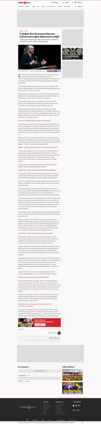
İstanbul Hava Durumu (60, 413)
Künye (44, 409)
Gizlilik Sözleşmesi (47, 406)
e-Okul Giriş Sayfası (60, 404)
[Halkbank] (51, 6)
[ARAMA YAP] (75, 6)
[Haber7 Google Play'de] (77, 410)
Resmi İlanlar (67, 6)
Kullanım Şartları (47, 404)
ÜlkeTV (50, 420)
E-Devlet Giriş (59, 409)
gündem (24, 90)
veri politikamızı (64, 422)
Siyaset (33, 6)
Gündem (28, 6)
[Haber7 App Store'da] (77, 405)
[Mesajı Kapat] (82, 422)
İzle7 (60, 420)
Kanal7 (27, 420)
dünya (29, 206)
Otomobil (60, 6)
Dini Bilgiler (58, 408)
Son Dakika (21, 6)
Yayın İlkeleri (46, 408)
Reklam (45, 411)
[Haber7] (24, 2)
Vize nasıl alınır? (59, 411)
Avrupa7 (43, 420)
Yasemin (72, 420)
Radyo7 (35, 420)
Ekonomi (43, 6)
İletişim (45, 413)
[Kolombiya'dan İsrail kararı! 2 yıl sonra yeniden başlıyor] (72, 388)
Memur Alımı (58, 406)
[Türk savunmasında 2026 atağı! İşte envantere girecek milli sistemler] (72, 375)
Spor (38, 6)
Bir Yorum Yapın (40, 370)
